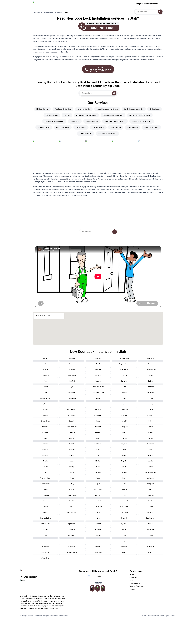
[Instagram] (92, 588)
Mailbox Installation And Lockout (139, 115)
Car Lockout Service (83, 109)
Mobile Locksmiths (42, 109)
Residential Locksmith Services (113, 115)
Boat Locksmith (116, 127)
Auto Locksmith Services (63, 109)
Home (36, 12)
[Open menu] (161, 3)
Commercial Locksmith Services (115, 121)
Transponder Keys (52, 115)
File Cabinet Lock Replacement (141, 121)
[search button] (160, 11)
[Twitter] (97, 588)
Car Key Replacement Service (133, 109)
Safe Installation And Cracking (54, 121)
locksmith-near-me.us (34, 616)
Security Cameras (98, 127)
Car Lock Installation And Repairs (107, 109)
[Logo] (51, 3)
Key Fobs (67, 115)
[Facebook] (103, 588)
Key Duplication (155, 109)
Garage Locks (75, 121)
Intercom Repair (81, 127)
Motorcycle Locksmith (151, 127)
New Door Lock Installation (51, 12)
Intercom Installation (62, 127)
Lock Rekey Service (92, 121)
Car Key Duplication (86, 133)
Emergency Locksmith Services (86, 115)
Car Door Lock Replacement (107, 133)
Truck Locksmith (132, 127)
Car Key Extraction (44, 127)
